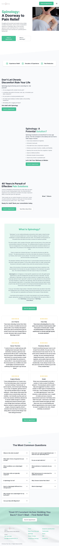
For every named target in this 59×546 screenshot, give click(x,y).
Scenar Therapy (32, 536)
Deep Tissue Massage (33, 531)
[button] (56, 3)
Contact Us (45, 538)
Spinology (30, 533)
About (43, 533)
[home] (5, 3)
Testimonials (45, 531)
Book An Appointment (46, 3)
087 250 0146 (8, 536)
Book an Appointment (8, 38)
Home (29, 528)
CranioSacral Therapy (33, 538)
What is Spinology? (22, 38)
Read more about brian (26, 209)
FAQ (43, 536)
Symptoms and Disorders (48, 528)
